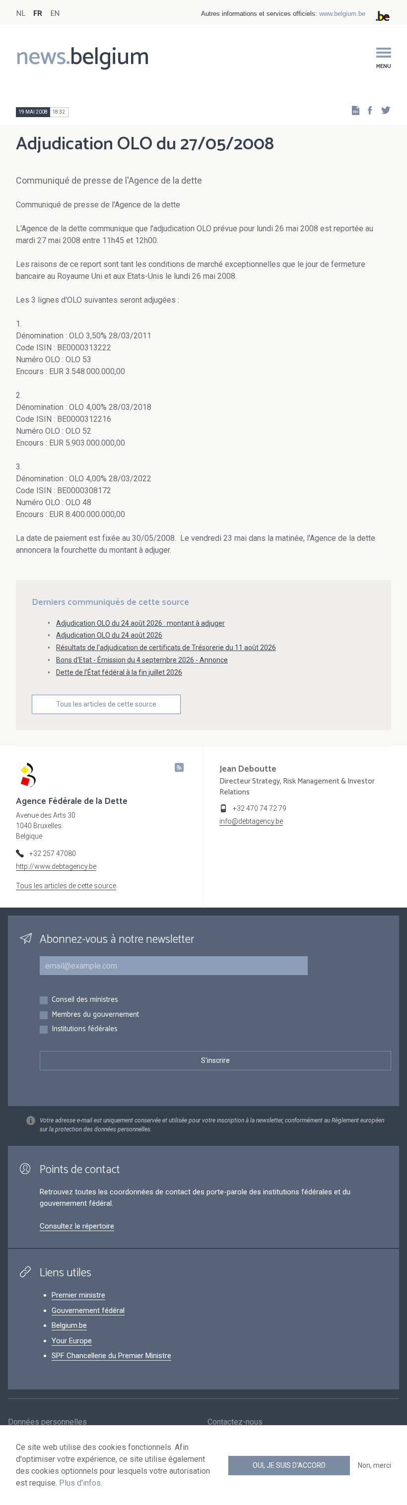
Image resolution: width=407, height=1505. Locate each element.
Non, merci (374, 1465)
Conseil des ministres (85, 1000)
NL (20, 13)
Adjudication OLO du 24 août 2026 (109, 635)
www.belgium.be (342, 13)
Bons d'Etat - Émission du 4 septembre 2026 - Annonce (142, 660)
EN (55, 13)
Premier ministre (78, 1295)
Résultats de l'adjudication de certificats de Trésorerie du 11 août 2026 (166, 648)
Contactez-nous (235, 1422)
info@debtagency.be (251, 821)
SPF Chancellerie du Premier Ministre (111, 1355)
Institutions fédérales (85, 1029)
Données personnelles (47, 1422)
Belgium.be (69, 1325)
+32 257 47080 (52, 853)
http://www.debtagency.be (56, 866)
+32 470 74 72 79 (259, 808)
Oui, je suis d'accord (289, 1465)
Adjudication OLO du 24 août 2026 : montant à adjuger (140, 623)
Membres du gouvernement (95, 1015)
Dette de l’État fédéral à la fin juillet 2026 (119, 672)
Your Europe (72, 1340)
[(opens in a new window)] (366, 110)
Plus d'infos (80, 1483)
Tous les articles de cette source (106, 704)
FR (37, 13)
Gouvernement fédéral (88, 1310)
